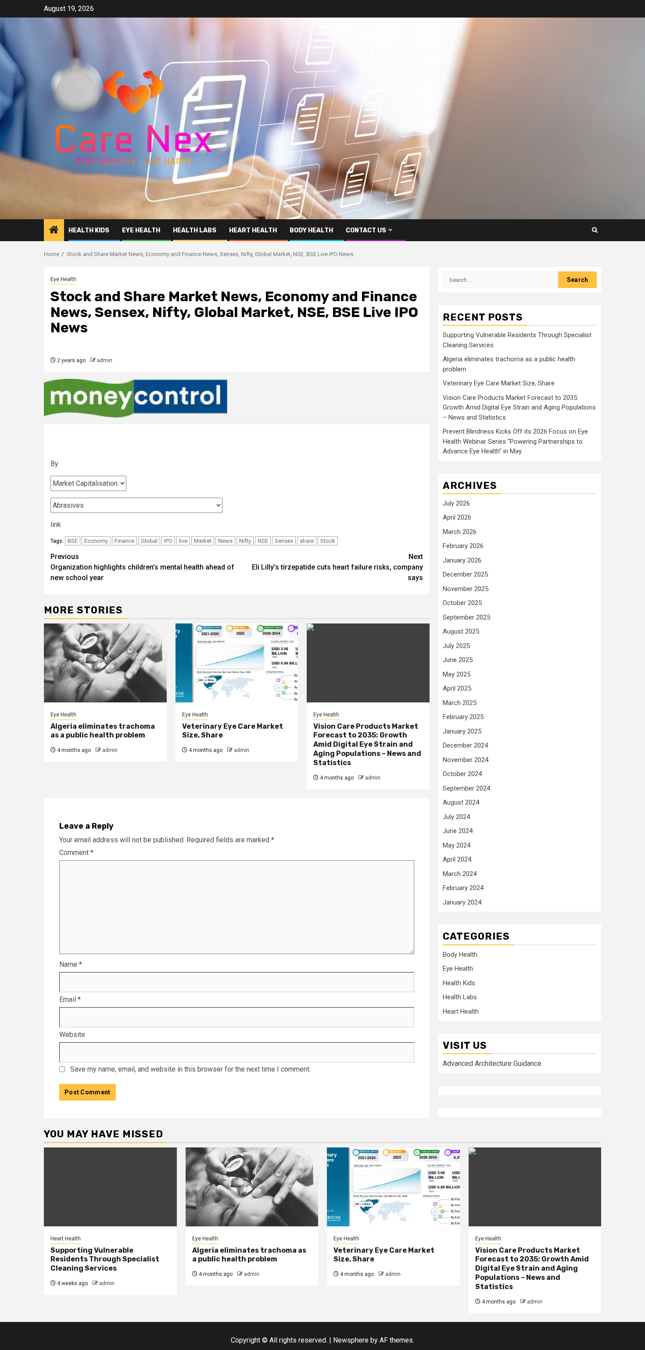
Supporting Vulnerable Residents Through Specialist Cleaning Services (104, 1259)
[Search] (594, 230)
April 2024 (457, 860)
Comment (76, 852)
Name (70, 964)
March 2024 (460, 874)
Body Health (311, 230)
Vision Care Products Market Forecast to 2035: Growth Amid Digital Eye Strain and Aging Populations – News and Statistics (367, 744)
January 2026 (462, 560)
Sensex (284, 541)
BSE (73, 541)
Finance (124, 541)
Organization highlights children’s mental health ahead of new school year (142, 567)
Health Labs (194, 230)
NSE (263, 541)
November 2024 (465, 760)
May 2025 (456, 674)
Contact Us (366, 230)
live (183, 541)
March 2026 (460, 532)
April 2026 (457, 518)
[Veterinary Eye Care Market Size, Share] (237, 662)
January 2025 (462, 731)
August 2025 (461, 632)
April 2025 (457, 689)
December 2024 (465, 746)
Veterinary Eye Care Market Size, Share (499, 384)
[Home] (54, 230)
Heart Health (253, 230)
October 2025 (462, 603)
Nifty (245, 541)
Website (72, 1034)
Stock (327, 541)
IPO (168, 541)
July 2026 (456, 503)
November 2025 (465, 589)
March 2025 (460, 703)
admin (104, 360)
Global (149, 541)
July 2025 (456, 646)
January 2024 (462, 902)
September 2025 (466, 617)
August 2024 (461, 803)
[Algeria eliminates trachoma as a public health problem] (105, 662)
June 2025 (458, 660)
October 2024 (462, 774)
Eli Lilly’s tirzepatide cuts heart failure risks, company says (337, 567)
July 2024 (456, 817)
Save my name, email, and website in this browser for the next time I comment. (190, 1069)
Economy (96, 541)
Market (202, 541)
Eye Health (141, 230)
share (307, 541)
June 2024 (458, 831)
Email (70, 999)
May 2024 (456, 845)
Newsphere (351, 1340)
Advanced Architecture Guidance (492, 1064)
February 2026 (463, 546)
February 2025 (463, 717)
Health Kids (88, 230)
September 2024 (466, 788)
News (225, 541)
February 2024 (463, 888)
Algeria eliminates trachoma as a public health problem (102, 731)
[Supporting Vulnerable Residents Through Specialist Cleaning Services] (110, 1186)
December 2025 (465, 575)
